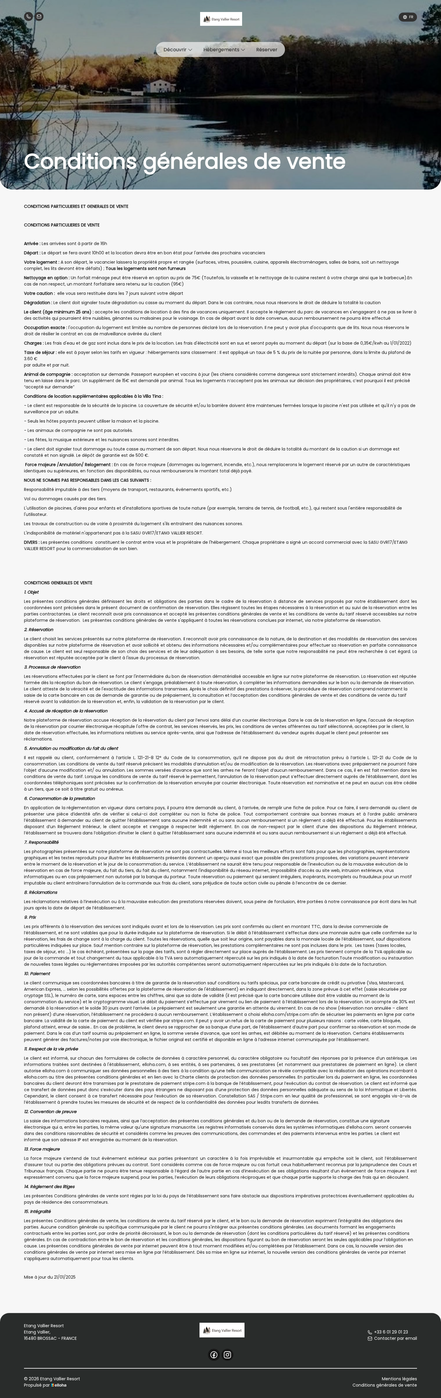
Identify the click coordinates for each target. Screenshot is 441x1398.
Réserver (267, 49)
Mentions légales (399, 1379)
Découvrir (176, 49)
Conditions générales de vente (384, 1385)
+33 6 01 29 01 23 (391, 1332)
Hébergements (222, 49)
